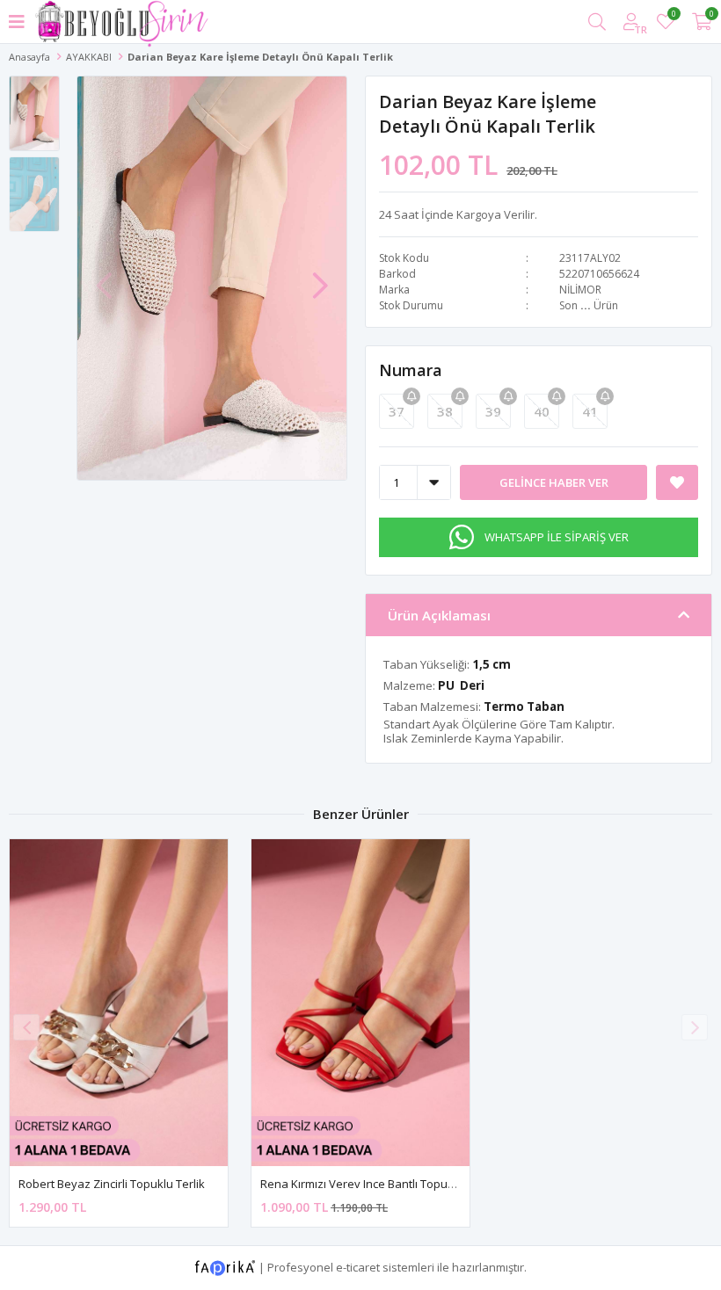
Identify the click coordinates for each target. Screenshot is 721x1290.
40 (542, 411)
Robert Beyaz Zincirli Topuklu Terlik (111, 1184)
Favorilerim (673, 16)
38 (445, 411)
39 (493, 411)
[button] (320, 276)
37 (396, 411)
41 (590, 411)
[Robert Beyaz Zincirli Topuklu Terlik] (119, 1002)
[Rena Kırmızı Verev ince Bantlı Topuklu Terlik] (360, 1002)
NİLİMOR (580, 289)
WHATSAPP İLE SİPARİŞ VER (556, 537)
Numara (410, 369)
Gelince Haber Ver (553, 482)
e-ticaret (358, 1266)
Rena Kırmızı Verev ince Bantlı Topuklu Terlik (377, 1184)
